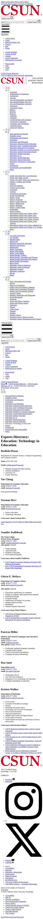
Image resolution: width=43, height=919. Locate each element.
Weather (12, 313)
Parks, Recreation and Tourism (20, 281)
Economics (13, 140)
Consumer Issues (16, 126)
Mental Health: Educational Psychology (23, 259)
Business (13, 114)
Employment (9, 874)
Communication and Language (20, 120)
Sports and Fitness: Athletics (19, 301)
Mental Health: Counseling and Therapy (24, 257)
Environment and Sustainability (21, 168)
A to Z (7, 866)
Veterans (13, 311)
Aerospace (13, 92)
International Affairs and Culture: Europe (24, 217)
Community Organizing (18, 122)
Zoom (7, 48)
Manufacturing (15, 239)
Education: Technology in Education (22, 162)
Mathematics (14, 247)
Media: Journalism (16, 249)
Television (13, 305)
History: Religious (16, 205)
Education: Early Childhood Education (23, 146)
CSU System (9, 913)
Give (7, 70)
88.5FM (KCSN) (11, 880)
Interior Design (15, 211)
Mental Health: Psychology (19, 261)
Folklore (13, 184)
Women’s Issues (15, 315)
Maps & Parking (11, 876)
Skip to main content (21, 2)
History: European (16, 200)
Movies (12, 273)
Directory (8, 870)
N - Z (7, 277)
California (13, 116)
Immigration (14, 209)
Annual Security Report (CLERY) (17, 905)
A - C (7, 88)
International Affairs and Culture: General (24, 219)
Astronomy (14, 106)
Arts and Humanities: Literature (21, 104)
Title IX (8, 897)
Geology (13, 192)
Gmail (7, 40)
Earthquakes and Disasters (19, 138)
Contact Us (5, 775)
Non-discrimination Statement (15, 901)
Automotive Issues (16, 108)
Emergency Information (13, 872)
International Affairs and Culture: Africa (23, 213)
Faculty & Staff (10, 54)
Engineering (14, 166)
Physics (12, 283)
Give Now (4, 890)
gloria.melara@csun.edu (14, 585)
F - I (7, 172)
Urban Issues (14, 309)
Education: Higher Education (20, 154)
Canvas (7, 44)
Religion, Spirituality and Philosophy (22, 295)
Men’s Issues (14, 263)
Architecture (14, 96)
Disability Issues (15, 136)
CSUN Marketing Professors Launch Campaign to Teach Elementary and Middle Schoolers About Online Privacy (22, 747)
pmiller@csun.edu (12, 643)
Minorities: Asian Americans (19, 267)
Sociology (13, 299)
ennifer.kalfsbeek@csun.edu (16, 543)
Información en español (13, 60)
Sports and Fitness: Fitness (19, 303)
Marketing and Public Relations (21, 243)
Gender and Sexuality (17, 188)
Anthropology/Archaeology (19, 94)
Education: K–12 (16, 156)
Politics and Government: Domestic (22, 289)
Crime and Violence (17, 128)
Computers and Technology (19, 124)
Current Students (11, 52)
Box (6, 46)
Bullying (13, 112)
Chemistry (13, 118)
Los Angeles (14, 237)
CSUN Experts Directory (10, 73)
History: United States (17, 207)
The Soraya (9, 878)
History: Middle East (17, 204)
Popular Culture (15, 293)
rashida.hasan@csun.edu (14, 465)
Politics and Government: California (22, 287)
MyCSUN (5, 34)
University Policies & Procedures (16, 882)
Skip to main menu (7, 2)
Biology (12, 110)
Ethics (12, 170)
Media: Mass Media (16, 251)
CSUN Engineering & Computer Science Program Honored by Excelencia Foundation (22, 619)
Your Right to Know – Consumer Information (21, 884)
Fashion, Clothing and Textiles (20, 182)
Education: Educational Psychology (22, 148)
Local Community (11, 58)
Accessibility (9, 868)
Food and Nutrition (16, 186)
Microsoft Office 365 (12, 42)
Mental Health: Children (18, 255)
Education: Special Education (20, 160)
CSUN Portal (10, 38)
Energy (12, 164)
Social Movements (16, 297)
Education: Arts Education (19, 142)
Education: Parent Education (20, 158)
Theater (12, 307)
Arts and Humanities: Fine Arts (20, 102)
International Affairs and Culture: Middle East (25, 225)
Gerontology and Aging (18, 194)
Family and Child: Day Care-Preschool (23, 176)
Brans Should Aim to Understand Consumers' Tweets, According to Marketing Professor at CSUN (23, 752)
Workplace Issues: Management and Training (25, 319)
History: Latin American (18, 202)
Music (12, 275)
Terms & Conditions (12, 899)
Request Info (9, 64)
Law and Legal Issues (17, 236)
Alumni (8, 56)
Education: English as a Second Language (24, 150)
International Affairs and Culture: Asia (23, 215)
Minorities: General (16, 269)
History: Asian (15, 198)
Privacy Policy (10, 903)
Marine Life (14, 241)
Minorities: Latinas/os (17, 271)
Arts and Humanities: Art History (21, 100)
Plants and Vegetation (17, 285)
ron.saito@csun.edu (13, 671)
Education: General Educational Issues (23, 152)
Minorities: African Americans (20, 265)
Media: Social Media (17, 253)
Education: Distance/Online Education (23, 144)
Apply (7, 68)
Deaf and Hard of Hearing (19, 134)
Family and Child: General (19, 178)
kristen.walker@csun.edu (14, 698)
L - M (7, 231)
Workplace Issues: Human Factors (21, 317)
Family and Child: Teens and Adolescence (24, 180)
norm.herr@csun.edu (13, 509)
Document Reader (11, 911)
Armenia (13, 98)
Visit (6, 66)
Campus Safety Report (13, 909)
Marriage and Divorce (17, 245)
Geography (14, 190)
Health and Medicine (17, 196)
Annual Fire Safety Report (14, 907)
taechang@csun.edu (13, 488)
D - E (7, 130)
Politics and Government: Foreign (21, 291)
